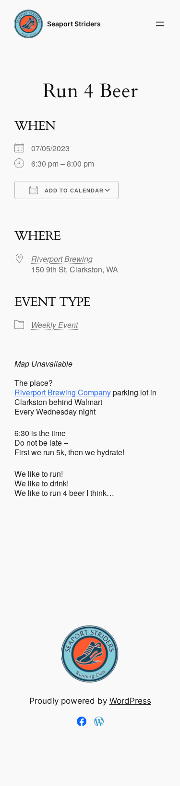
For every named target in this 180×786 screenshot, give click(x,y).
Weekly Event (54, 324)
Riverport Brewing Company (62, 392)
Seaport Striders (74, 24)
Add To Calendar (73, 190)
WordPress (130, 701)
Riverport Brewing (62, 258)
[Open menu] (160, 24)
